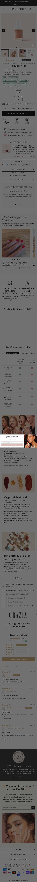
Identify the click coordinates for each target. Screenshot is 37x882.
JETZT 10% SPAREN (12, 445)
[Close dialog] (36, 435)
